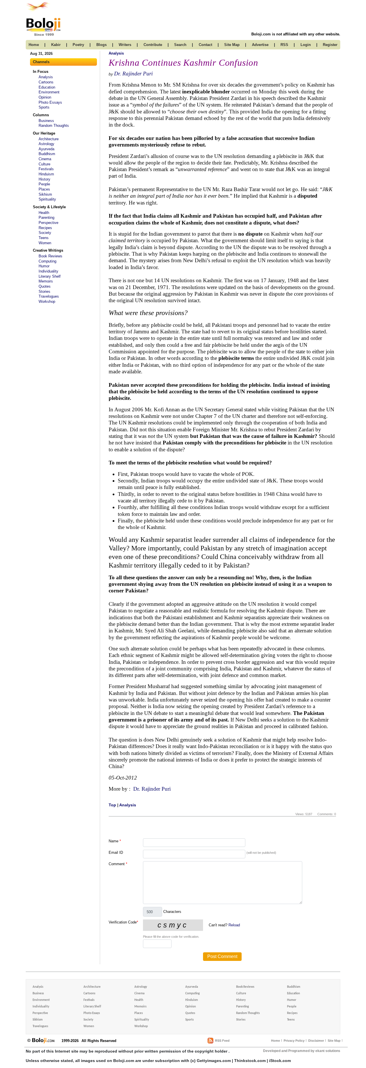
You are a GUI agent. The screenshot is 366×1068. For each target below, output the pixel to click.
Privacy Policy (294, 1040)
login (306, 45)
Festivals (46, 169)
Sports (44, 107)
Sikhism (45, 194)
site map (232, 45)
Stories (44, 291)
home (34, 45)
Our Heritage (44, 133)
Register (330, 45)
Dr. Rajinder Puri (133, 74)
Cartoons (46, 82)
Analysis (46, 77)
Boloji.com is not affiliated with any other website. (295, 34)
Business (46, 121)
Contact (205, 45)
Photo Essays (50, 102)
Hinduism (46, 174)
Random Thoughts (54, 125)
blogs (101, 45)
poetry (78, 45)
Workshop (47, 301)
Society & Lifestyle (49, 207)
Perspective (48, 223)
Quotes (45, 286)
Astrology (46, 144)
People (44, 184)
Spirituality (47, 199)
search (180, 45)
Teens (44, 238)
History (44, 179)
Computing (47, 261)
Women (45, 243)
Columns (41, 115)
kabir (56, 45)
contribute (153, 45)
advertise (260, 45)
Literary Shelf (50, 276)
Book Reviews (50, 256)
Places (44, 189)
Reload (234, 925)
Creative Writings (48, 250)
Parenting (46, 217)
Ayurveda (46, 149)
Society (45, 233)
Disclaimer (316, 1040)
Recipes (45, 228)
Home (275, 1040)
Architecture (49, 139)
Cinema (45, 159)
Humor (44, 266)
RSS (284, 45)
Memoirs (46, 281)
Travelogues (49, 296)
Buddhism (47, 154)
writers (125, 45)
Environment (49, 92)
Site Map (334, 1040)
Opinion (45, 97)
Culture (44, 164)
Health (44, 213)
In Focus (40, 71)
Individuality (48, 271)
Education (47, 87)
